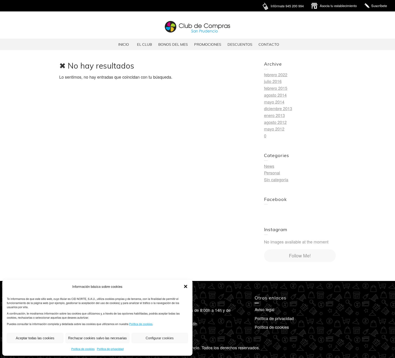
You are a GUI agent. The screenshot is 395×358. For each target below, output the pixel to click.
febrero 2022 (275, 74)
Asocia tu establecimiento (338, 5)
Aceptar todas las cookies (35, 338)
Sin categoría (276, 179)
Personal (272, 173)
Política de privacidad (110, 349)
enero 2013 (274, 115)
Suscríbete (379, 5)
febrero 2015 (275, 88)
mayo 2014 (274, 102)
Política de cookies (140, 324)
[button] (185, 286)
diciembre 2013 (278, 108)
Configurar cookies (160, 338)
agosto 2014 (275, 95)
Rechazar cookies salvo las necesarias (97, 338)
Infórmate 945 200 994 (287, 5)
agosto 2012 (275, 122)
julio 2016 (273, 81)
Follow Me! (300, 255)
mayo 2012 (274, 129)
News (269, 166)
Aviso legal (264, 309)
